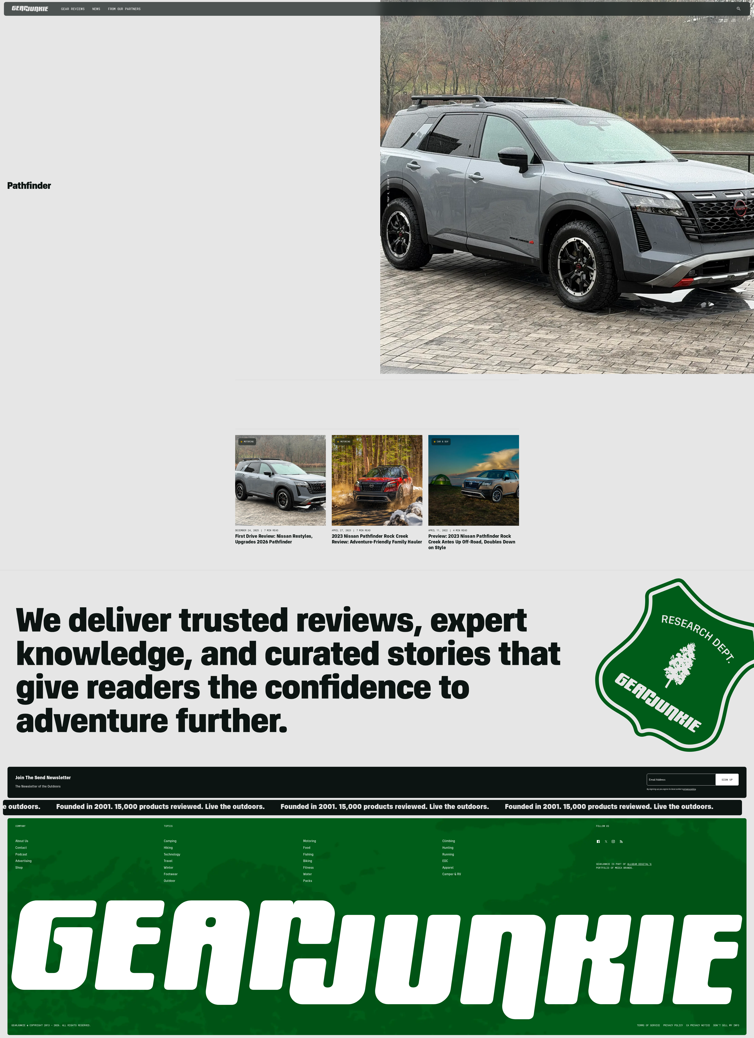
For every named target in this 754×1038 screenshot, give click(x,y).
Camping (170, 841)
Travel (168, 861)
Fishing (308, 854)
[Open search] (738, 9)
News (96, 9)
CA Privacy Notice (698, 1025)
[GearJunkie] (30, 9)
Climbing (448, 841)
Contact (21, 848)
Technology (172, 854)
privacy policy (689, 789)
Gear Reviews (73, 9)
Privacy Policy (673, 1025)
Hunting (447, 848)
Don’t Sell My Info (726, 1025)
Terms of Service (648, 1025)
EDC (445, 861)
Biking (307, 861)
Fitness (308, 867)
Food (306, 848)
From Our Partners (124, 9)
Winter (168, 867)
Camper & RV (451, 874)
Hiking (168, 848)
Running (448, 854)
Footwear (171, 874)
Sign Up (727, 779)
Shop (19, 867)
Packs (307, 881)
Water (307, 874)
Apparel (448, 867)
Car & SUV (442, 441)
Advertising (23, 861)
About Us (21, 841)
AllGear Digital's (639, 864)
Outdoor (169, 881)
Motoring (249, 441)
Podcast (21, 854)
